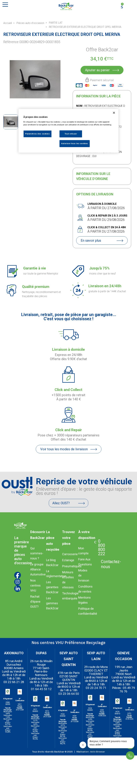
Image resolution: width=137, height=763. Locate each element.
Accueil (7, 23)
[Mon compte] (130, 5)
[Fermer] (114, 112)
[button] (6, 79)
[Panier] (121, 6)
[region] (68, 131)
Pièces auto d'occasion (30, 23)
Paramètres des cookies (37, 134)
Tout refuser (71, 134)
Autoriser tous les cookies (74, 143)
